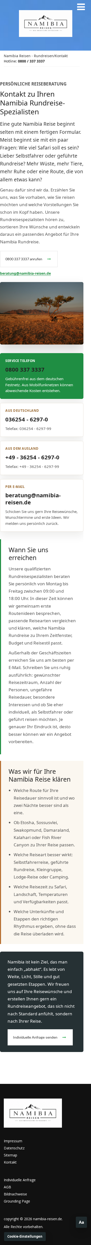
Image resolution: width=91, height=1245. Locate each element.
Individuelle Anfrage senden (35, 1037)
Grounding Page (17, 1201)
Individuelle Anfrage (20, 1179)
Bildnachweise (15, 1194)
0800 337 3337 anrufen (23, 259)
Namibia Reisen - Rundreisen (29, 55)
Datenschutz (14, 1148)
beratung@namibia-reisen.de (25, 273)
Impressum (13, 1141)
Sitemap (10, 1155)
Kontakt (61, 55)
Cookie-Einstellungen (24, 1236)
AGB (7, 1187)
